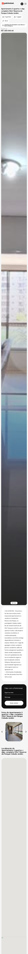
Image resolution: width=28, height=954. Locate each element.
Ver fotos (14, 603)
